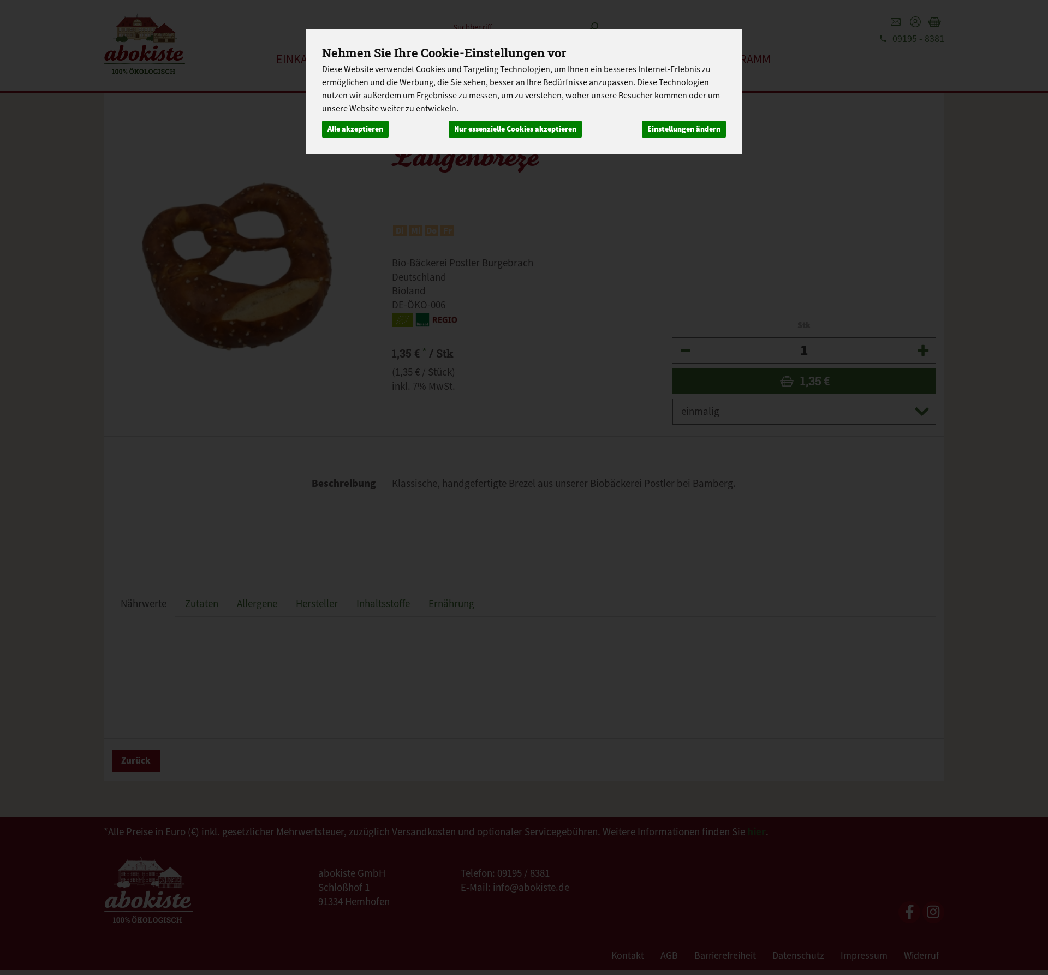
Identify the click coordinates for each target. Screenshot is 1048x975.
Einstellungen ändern (683, 129)
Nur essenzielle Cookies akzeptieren (515, 129)
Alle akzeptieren (355, 129)
